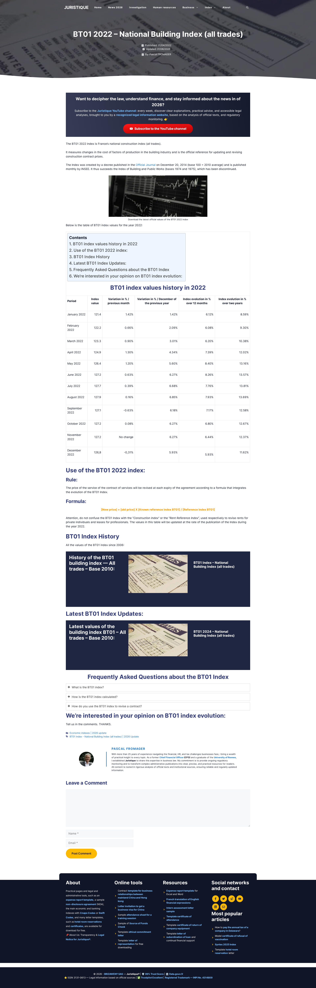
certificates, (77, 926)
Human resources (164, 7)
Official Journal (146, 165)
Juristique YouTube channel (116, 110)
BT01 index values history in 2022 (105, 243)
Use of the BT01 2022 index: (101, 250)
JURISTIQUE (76, 7)
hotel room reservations (88, 921)
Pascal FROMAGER (128, 748)
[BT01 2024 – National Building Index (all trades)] (158, 654)
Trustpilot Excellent (152, 977)
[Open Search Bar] (247, 7)
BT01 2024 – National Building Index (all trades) (214, 634)
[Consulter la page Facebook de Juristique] (215, 898)
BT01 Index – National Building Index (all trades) (214, 565)
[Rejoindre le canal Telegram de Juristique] (231, 898)
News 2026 (115, 7)
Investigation (137, 7)
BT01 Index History (92, 256)
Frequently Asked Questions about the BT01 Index (121, 269)
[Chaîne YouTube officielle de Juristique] (239, 898)
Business (188, 7)
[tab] (158, 687)
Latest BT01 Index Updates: (100, 263)
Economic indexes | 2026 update (88, 732)
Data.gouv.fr (176, 974)
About (226, 7)
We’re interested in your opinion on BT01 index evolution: (128, 276)
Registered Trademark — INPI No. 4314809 (188, 977)
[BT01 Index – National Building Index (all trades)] (158, 591)
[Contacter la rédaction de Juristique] (223, 906)
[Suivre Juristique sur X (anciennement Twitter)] (223, 898)
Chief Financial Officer (171, 757)
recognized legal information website (142, 115)
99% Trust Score (154, 974)
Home (98, 7)
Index (208, 7)
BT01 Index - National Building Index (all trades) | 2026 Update (104, 736)
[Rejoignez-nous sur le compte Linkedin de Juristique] (215, 906)
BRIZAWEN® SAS (113, 974)
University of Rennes (225, 757)
